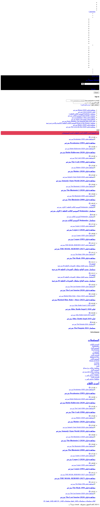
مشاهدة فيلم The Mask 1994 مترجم (81, 258)
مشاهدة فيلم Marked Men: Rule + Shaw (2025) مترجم (73, 300)
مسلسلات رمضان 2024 (80, 58)
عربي (86, 67)
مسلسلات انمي (83, 52)
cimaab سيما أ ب (92, 80)
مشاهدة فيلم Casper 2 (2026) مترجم (81, 230)
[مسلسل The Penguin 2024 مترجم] (83, 324)
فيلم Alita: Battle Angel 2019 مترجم (81, 319)
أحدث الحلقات (90, 6)
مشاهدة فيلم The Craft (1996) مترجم (80, 162)
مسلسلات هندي (82, 54)
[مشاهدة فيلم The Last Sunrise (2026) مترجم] (80, 286)
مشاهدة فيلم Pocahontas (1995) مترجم (80, 143)
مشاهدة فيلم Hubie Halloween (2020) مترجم (77, 152)
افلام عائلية (84, 37)
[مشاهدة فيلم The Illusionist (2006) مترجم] (81, 196)
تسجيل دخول (94, 105)
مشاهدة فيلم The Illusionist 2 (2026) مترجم (78, 190)
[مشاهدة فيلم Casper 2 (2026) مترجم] (82, 226)
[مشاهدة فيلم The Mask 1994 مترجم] (83, 254)
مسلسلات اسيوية (82, 62)
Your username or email (92, 100)
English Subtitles (82, 60)
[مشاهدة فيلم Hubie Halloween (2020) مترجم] (80, 148)
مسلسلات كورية (82, 49)
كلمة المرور (95, 102)
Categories (92, 11)
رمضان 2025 (83, 65)
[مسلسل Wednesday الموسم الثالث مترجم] (81, 216)
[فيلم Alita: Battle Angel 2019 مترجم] (83, 315)
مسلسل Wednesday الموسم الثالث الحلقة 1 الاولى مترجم (72, 211)
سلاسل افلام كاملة (81, 36)
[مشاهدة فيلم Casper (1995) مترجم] (83, 235)
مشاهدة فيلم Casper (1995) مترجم (81, 239)
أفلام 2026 (84, 43)
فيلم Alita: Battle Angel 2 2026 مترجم (80, 309)
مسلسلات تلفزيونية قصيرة (79, 63)
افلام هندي (84, 21)
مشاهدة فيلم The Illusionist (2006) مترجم (78, 200)
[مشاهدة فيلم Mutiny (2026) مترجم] (83, 167)
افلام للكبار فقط (82, 30)
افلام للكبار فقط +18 (84, 73)
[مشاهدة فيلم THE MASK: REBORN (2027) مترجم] (77, 245)
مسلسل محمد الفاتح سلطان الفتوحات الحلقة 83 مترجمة (73, 281)
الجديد (89, 15)
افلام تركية (84, 24)
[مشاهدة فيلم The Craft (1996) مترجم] (82, 158)
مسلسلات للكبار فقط (84, 69)
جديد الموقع (95, 133)
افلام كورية (84, 23)
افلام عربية (84, 41)
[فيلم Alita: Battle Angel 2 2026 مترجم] (82, 305)
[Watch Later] (89, 137)
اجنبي (86, 47)
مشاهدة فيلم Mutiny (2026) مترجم (81, 171)
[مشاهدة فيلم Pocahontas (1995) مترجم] (82, 139)
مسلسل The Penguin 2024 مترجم (81, 328)
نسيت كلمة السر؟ (85, 105)
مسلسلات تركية (82, 50)
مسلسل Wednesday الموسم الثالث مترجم (78, 220)
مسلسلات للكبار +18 (84, 71)
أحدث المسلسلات (89, 4)
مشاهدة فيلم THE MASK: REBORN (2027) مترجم (74, 249)
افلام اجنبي (84, 19)
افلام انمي (84, 26)
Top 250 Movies (82, 34)
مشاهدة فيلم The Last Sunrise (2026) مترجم (77, 290)
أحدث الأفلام (91, 8)
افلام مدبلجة (84, 39)
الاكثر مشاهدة (87, 13)
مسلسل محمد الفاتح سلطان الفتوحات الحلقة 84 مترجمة (73, 269)
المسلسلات (84, 56)
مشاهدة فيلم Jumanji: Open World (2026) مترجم (75, 181)
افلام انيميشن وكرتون (81, 32)
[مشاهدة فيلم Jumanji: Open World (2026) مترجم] (79, 177)
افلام (89, 17)
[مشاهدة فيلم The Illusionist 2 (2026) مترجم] (80, 186)
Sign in (93, 10)
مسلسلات (88, 45)
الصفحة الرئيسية (90, 2)
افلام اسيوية (84, 28)
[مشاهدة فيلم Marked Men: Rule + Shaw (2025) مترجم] (77, 296)
